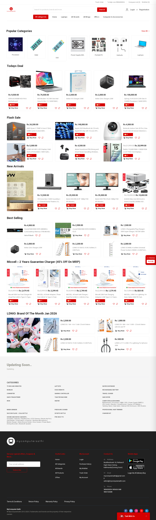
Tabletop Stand (107, 406)
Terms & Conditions (14, 502)
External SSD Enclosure (129, 406)
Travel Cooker (107, 393)
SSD (126, 402)
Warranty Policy (52, 502)
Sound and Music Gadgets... (17, 417)
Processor (116, 402)
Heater (57, 401)
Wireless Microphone (40, 420)
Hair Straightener (13, 397)
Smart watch (20, 420)
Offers (96, 17)
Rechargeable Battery (110, 390)
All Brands (75, 17)
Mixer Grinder (12, 409)
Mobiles (10, 390)
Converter (11, 393)
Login (132, 10)
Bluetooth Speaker (25, 423)
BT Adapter (137, 404)
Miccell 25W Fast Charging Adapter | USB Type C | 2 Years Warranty (106, 297)
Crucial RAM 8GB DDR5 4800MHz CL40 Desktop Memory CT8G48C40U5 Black (37, 231)
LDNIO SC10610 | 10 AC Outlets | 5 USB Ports (76, 343)
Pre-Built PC (59, 417)
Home (54, 17)
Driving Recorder (13, 423)
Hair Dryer (106, 397)
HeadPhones (25, 418)
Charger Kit (106, 413)
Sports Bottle (60, 413)
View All (144, 31)
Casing (130, 404)
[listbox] (78, 17)
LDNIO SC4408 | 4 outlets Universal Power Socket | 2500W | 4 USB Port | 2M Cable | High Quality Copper (133, 250)
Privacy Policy (69, 502)
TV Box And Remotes (14, 386)
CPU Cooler (106, 404)
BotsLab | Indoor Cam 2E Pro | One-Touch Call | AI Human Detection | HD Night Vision (135, 130)
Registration (144, 10)
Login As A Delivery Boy (137, 473)
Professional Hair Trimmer (112, 409)
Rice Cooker (37, 422)
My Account (83, 477)
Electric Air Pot (46, 418)
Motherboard (107, 402)
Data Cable (117, 406)
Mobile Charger (12, 422)
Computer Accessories (111, 401)
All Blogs (86, 17)
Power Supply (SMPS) (136, 402)
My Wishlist (83, 468)
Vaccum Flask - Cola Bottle (17, 413)
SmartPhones (122, 404)
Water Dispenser (108, 386)
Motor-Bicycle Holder (25, 422)
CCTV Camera (36, 418)
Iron (8, 401)
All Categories (60, 464)
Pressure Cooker (61, 409)
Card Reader (11, 420)
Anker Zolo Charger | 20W (104, 99)
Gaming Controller (62, 393)
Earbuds (18, 418)
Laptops (64, 17)
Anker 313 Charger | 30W (74, 99)
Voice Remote (59, 390)
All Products (59, 473)
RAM (122, 402)
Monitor (114, 404)
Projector (28, 420)
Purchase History (85, 464)
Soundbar (10, 418)
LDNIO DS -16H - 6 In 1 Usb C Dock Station (75, 324)
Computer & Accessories (113, 17)
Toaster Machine (61, 397)
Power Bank (46, 422)
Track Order (99, 2)
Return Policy (34, 502)
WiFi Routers (142, 406)
